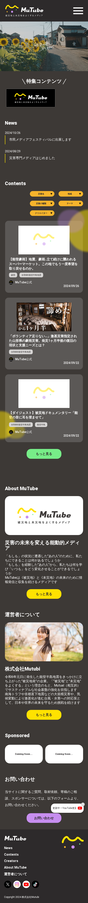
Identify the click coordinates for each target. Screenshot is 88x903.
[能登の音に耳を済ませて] (30, 98)
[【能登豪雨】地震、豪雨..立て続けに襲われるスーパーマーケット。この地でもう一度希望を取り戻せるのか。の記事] (44, 237)
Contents (11, 854)
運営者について (15, 874)
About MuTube (15, 867)
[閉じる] (83, 804)
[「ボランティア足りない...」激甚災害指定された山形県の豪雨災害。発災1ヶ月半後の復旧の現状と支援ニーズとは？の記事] (44, 314)
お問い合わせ (44, 818)
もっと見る (44, 454)
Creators (11, 861)
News (8, 848)
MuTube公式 (23, 282)
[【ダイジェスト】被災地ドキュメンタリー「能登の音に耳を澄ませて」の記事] (44, 391)
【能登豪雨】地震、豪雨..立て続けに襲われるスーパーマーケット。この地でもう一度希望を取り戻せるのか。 (43, 263)
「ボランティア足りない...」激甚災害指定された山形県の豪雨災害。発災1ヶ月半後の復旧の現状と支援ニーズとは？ (43, 340)
